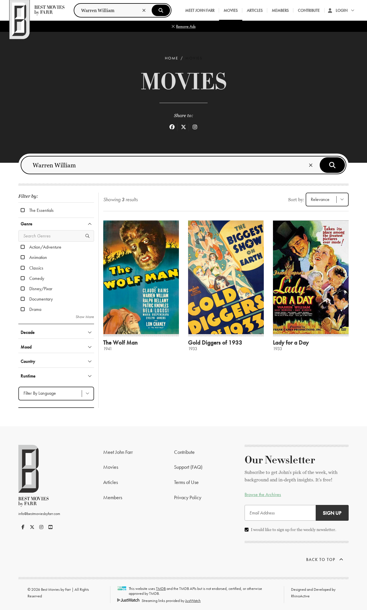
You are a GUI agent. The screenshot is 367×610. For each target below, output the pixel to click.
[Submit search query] (161, 10)
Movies (231, 10)
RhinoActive (300, 596)
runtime (28, 376)
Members (280, 10)
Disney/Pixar (40, 288)
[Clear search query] (144, 10)
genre (26, 224)
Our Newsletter (280, 460)
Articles (255, 10)
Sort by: (296, 200)
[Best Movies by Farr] (37, 10)
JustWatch (193, 600)
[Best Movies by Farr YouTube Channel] (50, 527)
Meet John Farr (199, 10)
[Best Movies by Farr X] (32, 527)
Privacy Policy (187, 497)
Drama (35, 309)
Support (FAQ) (188, 467)
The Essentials (41, 210)
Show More (85, 316)
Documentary (41, 299)
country (28, 361)
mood (26, 347)
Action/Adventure (45, 247)
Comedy (36, 278)
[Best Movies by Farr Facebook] (23, 527)
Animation (38, 257)
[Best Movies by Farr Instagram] (41, 527)
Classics (36, 268)
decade (28, 332)
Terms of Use (186, 482)
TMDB (161, 588)
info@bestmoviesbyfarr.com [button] (39, 514)
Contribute (309, 10)
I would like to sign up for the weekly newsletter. (293, 530)
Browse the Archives (263, 494)
